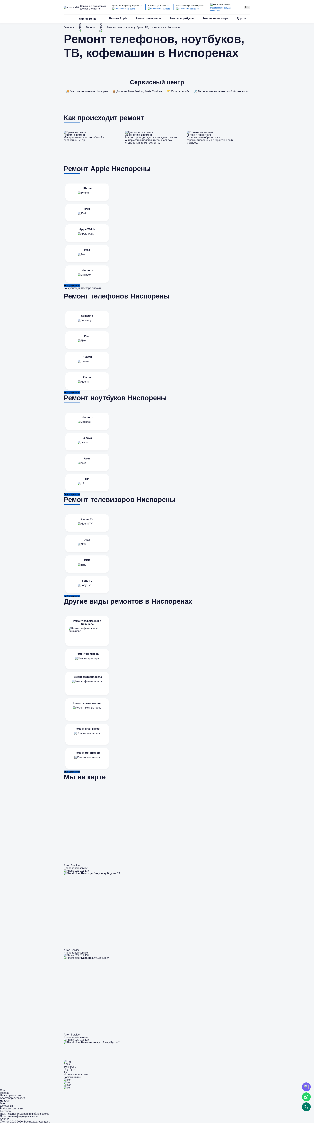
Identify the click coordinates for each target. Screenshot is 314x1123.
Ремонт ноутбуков (182, 18)
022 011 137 (230, 4)
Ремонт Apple (118, 18)
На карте (131, 9)
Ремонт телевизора (215, 18)
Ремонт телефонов (148, 18)
